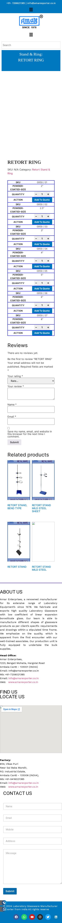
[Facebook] (16, 917)
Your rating (15, 376)
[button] (31, 9)
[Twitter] (48, 917)
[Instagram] (40, 917)
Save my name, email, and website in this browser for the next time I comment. (29, 434)
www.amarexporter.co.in (23, 682)
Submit (10, 891)
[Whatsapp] (24, 917)
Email (11, 416)
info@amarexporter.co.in (23, 678)
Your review (15, 386)
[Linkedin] (56, 917)
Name (12, 404)
